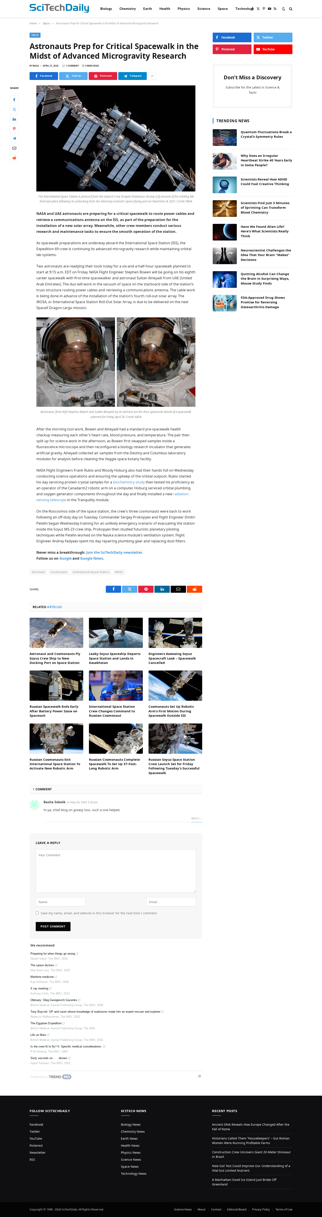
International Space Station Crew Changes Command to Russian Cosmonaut (112, 711)
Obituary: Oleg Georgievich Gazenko (53, 1000)
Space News (130, 1166)
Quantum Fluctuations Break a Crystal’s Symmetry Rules (266, 134)
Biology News (131, 1124)
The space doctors (42, 965)
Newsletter (38, 1152)
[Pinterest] (14, 129)
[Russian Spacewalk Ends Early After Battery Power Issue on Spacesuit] (56, 685)
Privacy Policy (261, 1209)
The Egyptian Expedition (46, 1023)
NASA (119, 572)
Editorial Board (236, 1209)
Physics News (131, 1152)
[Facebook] (14, 100)
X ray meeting (39, 988)
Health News (130, 1145)
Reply (195, 818)
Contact (216, 1209)
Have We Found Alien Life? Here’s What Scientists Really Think (265, 231)
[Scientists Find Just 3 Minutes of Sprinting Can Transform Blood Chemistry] (225, 208)
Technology (244, 9)
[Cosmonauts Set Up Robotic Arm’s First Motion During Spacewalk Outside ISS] (175, 685)
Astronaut (38, 572)
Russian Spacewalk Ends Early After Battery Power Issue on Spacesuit (54, 711)
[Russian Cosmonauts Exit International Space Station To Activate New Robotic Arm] (56, 738)
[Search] (290, 9)
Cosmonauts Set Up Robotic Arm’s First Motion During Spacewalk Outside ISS (171, 711)
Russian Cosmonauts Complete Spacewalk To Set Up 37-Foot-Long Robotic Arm (114, 764)
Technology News (134, 1173)
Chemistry (127, 9)
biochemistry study (129, 482)
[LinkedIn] (14, 119)
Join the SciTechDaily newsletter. (114, 552)
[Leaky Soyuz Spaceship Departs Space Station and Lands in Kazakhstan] (116, 633)
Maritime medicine (42, 976)
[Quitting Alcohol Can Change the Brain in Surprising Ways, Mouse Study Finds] (225, 279)
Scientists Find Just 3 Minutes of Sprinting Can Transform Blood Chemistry (265, 207)
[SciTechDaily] (59, 9)
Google (65, 558)
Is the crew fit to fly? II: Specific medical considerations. (66, 1046)
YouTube (36, 1138)
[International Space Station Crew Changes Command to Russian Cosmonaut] (116, 685)
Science (203, 9)
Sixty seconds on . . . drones (48, 1058)
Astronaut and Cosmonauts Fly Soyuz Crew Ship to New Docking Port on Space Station (55, 658)
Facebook (36, 1124)
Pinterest (36, 1145)
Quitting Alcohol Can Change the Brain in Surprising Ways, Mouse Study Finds (265, 278)
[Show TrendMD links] (199, 1076)
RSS (32, 1159)
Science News (131, 1159)
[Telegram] (14, 138)
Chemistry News (133, 1131)
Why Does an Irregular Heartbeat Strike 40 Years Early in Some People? (266, 160)
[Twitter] (14, 109)
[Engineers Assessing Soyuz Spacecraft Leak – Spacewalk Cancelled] (175, 633)
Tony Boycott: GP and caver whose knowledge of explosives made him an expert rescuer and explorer (95, 1011)
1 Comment (72, 66)
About (201, 1209)
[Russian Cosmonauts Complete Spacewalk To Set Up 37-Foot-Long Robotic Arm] (116, 738)
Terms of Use (284, 1209)
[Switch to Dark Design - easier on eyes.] (283, 9)
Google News (91, 558)
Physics (184, 9)
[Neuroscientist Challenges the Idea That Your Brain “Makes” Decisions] (225, 256)
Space (223, 9)
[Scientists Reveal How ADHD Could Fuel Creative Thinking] (225, 185)
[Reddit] (14, 158)
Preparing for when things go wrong (52, 953)
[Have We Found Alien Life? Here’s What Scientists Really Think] (225, 232)
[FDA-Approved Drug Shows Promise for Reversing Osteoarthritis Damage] (225, 303)
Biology (106, 9)
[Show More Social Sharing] (152, 76)
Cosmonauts (58, 572)
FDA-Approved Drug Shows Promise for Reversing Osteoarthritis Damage (263, 302)
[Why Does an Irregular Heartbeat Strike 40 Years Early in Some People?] (225, 161)
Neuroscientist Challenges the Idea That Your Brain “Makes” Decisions (266, 255)
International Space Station (91, 572)
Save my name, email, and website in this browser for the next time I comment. (99, 913)
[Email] (14, 148)
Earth (147, 9)
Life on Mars (38, 1035)
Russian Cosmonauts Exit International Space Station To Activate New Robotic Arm (55, 764)
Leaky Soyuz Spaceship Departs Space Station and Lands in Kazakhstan (114, 658)
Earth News (129, 1138)
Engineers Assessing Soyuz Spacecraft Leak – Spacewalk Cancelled (172, 658)
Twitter (35, 1131)
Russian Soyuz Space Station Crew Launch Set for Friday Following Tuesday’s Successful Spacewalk (174, 766)
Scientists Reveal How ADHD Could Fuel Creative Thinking (265, 181)
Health (164, 9)
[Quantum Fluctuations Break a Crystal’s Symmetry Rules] (225, 137)
